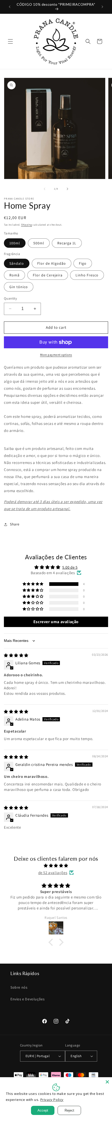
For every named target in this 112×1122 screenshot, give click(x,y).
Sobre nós (18, 987)
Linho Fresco (87, 275)
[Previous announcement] (9, 7)
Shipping (26, 224)
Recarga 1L (66, 243)
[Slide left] (44, 189)
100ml (14, 243)
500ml (38, 243)
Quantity (10, 298)
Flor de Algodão (51, 263)
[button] (10, 41)
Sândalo (16, 263)
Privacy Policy (52, 1099)
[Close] (107, 1081)
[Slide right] (67, 189)
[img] (16, 655)
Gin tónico (18, 286)
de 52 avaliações (52, 872)
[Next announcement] (102, 7)
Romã (14, 275)
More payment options (56, 355)
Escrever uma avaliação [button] (56, 621)
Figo (82, 263)
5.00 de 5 (69, 567)
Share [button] (15, 524)
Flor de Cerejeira (48, 275)
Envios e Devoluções (27, 999)
